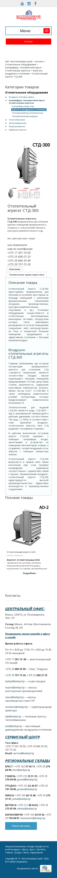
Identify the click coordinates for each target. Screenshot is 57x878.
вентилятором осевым (34, 445)
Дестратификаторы (17, 123)
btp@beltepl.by (13, 716)
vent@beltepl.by (13, 726)
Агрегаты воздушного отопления (23, 72)
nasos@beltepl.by (14, 697)
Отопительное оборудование (20, 64)
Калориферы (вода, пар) (23, 106)
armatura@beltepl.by (16, 707)
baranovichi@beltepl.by (33, 818)
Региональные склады (27, 760)
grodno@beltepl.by (27, 789)
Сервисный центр (22, 736)
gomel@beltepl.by (27, 779)
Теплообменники (17, 120)
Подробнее (29, 573)
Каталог (28, 41)
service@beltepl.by (23, 753)
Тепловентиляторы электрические (27, 113)
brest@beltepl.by (21, 770)
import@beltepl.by (15, 687)
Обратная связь (21, 826)
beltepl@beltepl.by (15, 681)
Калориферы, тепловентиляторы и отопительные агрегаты (23, 69)
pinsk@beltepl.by (21, 799)
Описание (14, 269)
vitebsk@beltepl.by (27, 808)
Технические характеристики (26, 274)
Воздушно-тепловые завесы (21, 97)
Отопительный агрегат (22, 288)
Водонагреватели (17, 126)
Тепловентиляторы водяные (25, 116)
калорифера (30, 439)
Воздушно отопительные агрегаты (28, 351)
